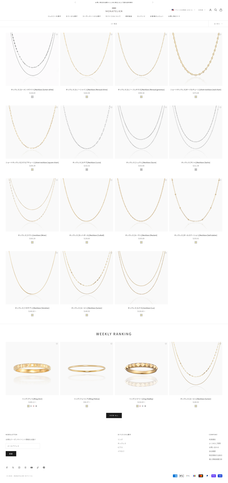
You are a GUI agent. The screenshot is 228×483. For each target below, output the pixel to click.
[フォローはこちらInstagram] (19, 467)
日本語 (200, 10)
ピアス (120, 447)
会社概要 (212, 451)
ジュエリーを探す (54, 16)
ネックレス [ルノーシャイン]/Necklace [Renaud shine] (87, 89)
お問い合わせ (214, 447)
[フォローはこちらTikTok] (38, 467)
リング (120, 439)
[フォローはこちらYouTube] (31, 467)
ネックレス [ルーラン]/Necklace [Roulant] (141, 235)
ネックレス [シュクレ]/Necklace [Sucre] (141, 162)
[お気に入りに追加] (57, 34)
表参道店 (129, 16)
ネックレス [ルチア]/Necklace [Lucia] (87, 162)
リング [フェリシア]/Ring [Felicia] (87, 399)
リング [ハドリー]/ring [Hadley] (141, 399)
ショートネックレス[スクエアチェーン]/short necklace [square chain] (32, 162)
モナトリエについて (113, 16)
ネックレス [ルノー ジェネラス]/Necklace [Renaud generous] (141, 89)
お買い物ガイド (174, 16)
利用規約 (212, 439)
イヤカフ (121, 451)
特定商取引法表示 (215, 455)
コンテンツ (141, 16)
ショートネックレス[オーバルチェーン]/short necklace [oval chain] (195, 89)
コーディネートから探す (92, 16)
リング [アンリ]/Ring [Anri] (32, 399)
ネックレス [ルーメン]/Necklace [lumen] (86, 308)
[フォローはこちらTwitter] (13, 467)
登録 (11, 454)
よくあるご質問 (215, 443)
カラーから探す (72, 16)
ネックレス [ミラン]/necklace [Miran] (32, 235)
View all (114, 415)
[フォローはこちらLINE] (44, 467)
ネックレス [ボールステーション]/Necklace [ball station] (195, 235)
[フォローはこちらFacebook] (7, 467)
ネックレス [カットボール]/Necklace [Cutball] (86, 235)
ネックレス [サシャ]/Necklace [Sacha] (195, 162)
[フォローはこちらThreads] (25, 467)
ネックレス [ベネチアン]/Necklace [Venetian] (32, 308)
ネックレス (122, 443)
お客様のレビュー (157, 16)
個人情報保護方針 (215, 459)
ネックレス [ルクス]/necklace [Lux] (141, 308)
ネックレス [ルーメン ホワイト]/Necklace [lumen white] (32, 89)
